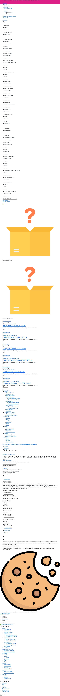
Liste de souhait (9, 442)
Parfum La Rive (9, 401)
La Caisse (8, 440)
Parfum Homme (9, 392)
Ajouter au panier (6, 332)
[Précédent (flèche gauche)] (0, 695)
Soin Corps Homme (10, 435)
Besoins (6, 433)
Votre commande (8, 8)
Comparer (4, 687)
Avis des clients (7, 515)
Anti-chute (8, 430)
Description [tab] (7, 479)
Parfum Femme (9, 394)
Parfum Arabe (9, 409)
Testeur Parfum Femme (11, 413)
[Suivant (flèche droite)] (1, 695)
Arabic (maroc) (9, 12)
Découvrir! (5, 3)
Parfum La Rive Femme (13, 404)
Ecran (7, 423)
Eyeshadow (8, 422)
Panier (7, 439)
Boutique (6, 437)
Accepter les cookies (4, 614)
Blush (5, 449)
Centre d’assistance (8, 494)
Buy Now (14, 465)
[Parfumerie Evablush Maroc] (9, 16)
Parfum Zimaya (9, 405)
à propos (6, 7)
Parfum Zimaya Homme (13, 406)
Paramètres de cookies (9, 495)
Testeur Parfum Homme (11, 415)
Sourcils (8, 418)
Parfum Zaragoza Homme (14, 398)
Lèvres (7, 425)
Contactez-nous (7, 514)
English (8, 13)
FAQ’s (5, 4)
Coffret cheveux (9, 428)
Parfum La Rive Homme (13, 402)
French (6, 11)
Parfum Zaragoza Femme (13, 399)
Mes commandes (8, 508)
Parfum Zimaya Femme (13, 408)
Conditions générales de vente (11, 498)
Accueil (6, 446)
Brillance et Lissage (10, 432)
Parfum (6, 391)
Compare (5, 468)
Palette (7, 419)
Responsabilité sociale (9, 517)
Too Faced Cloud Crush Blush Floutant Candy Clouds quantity (16, 462)
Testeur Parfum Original (9, 412)
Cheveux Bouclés (10, 429)
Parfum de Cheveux (10, 395)
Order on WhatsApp (7, 460)
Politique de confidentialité (10, 497)
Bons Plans (8, 411)
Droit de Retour (7, 492)
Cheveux (6, 426)
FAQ (3, 684)
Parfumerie (6, 5)
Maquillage (6, 416)
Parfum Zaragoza (10, 397)
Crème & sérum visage (11, 436)
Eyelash (10, 420)
